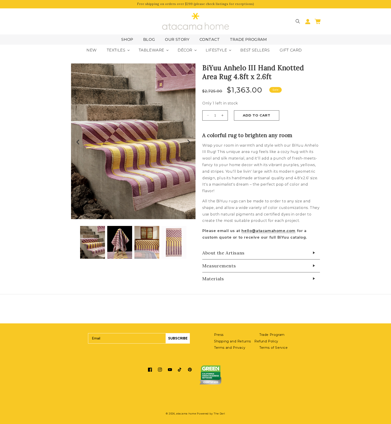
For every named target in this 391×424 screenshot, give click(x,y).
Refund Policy (266, 341)
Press (219, 335)
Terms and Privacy (229, 348)
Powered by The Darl (211, 413)
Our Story (177, 39)
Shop (127, 39)
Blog (149, 39)
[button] (298, 21)
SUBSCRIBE (178, 338)
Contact (210, 39)
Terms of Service (273, 348)
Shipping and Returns (232, 341)
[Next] (188, 143)
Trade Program (248, 39)
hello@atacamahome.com (268, 231)
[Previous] (78, 143)
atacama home (186, 413)
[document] (133, 142)
